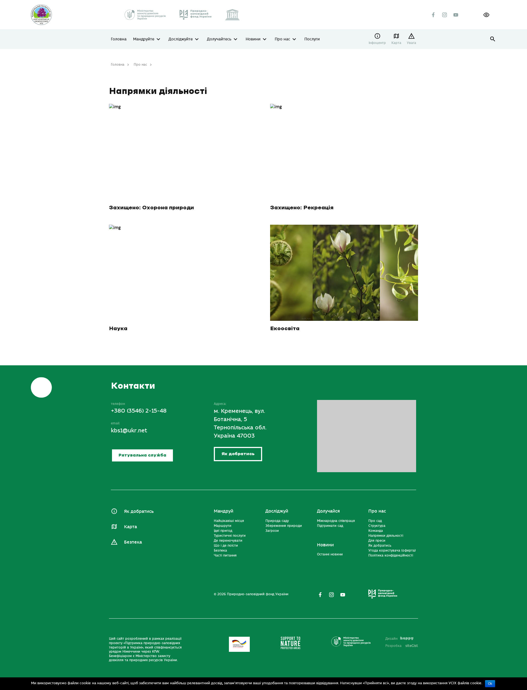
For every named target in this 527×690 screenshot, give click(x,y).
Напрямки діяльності (385, 536)
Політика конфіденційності (390, 555)
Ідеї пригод (223, 531)
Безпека (133, 542)
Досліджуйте (181, 39)
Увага (411, 43)
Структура (376, 526)
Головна (119, 39)
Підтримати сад (330, 526)
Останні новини (330, 554)
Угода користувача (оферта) (392, 550)
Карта (396, 43)
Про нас (282, 39)
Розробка (401, 646)
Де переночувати (228, 540)
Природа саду (277, 521)
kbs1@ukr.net (129, 430)
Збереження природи (283, 526)
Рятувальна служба (142, 455)
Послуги (312, 39)
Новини (253, 39)
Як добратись (238, 454)
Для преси (376, 540)
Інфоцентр (377, 43)
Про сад (375, 521)
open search (492, 39)
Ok (490, 684)
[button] (486, 15)
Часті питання (225, 555)
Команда (375, 531)
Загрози (272, 531)
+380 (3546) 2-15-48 (139, 411)
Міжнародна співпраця (336, 521)
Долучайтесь (219, 39)
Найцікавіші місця (229, 521)
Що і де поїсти (226, 545)
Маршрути (222, 526)
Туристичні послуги (230, 536)
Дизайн (391, 639)
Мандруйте (143, 39)
